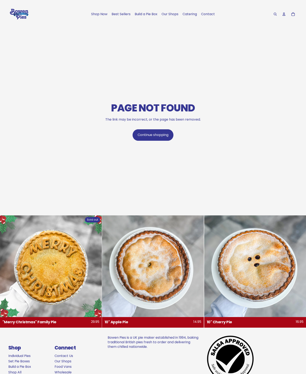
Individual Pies (19, 355)
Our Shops (63, 361)
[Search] (275, 14)
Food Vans (63, 366)
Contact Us (64, 355)
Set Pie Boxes (19, 361)
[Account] (284, 14)
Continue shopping (153, 134)
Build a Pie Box (19, 366)
